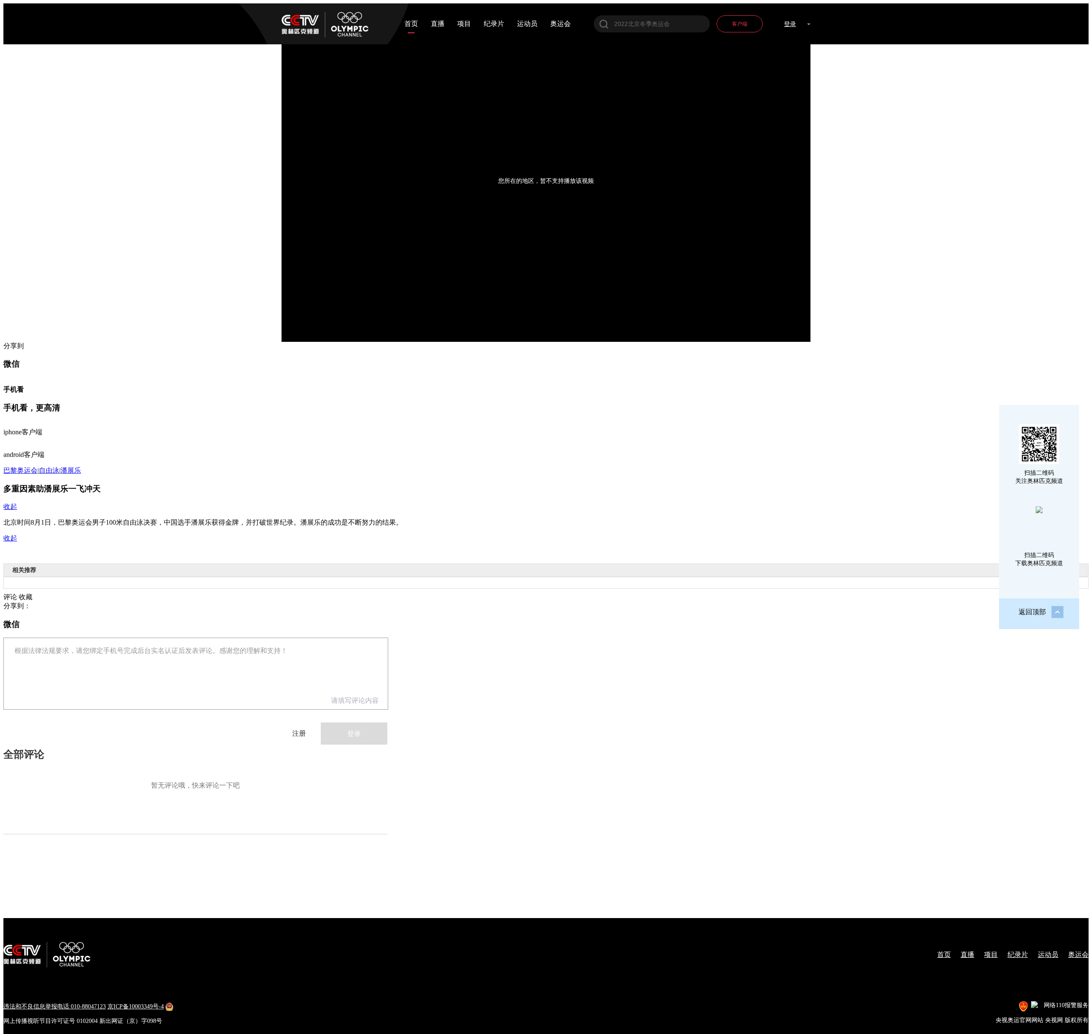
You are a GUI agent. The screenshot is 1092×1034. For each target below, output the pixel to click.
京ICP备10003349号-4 (135, 1006)
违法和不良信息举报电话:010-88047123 (54, 1006)
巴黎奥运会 (20, 470)
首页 (411, 23)
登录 (790, 24)
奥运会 (560, 23)
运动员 (527, 23)
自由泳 (49, 470)
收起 (10, 506)
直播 (437, 23)
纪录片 (494, 23)
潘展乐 (71, 470)
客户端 (739, 24)
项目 (464, 23)
